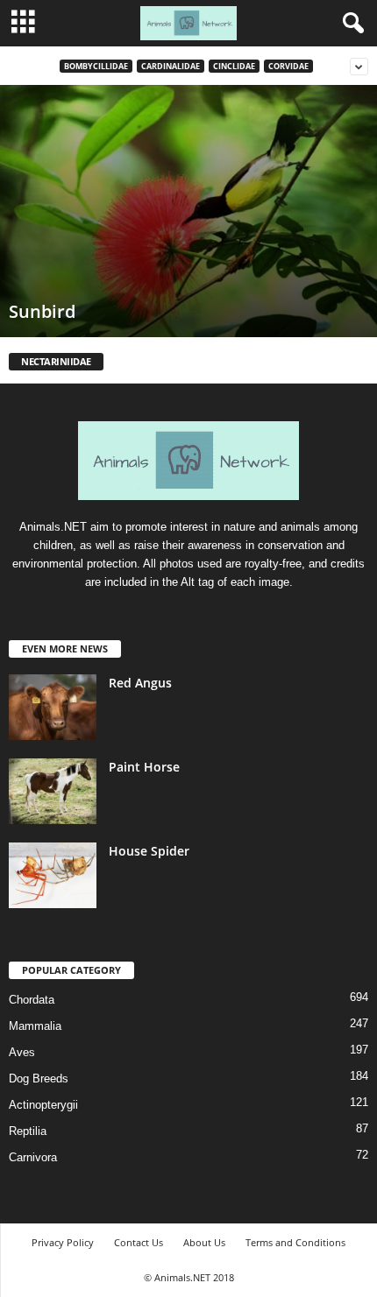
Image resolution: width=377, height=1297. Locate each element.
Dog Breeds (38, 1078)
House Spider (149, 850)
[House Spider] (52, 875)
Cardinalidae (170, 66)
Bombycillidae (96, 66)
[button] (350, 23)
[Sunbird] (188, 211)
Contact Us (138, 1242)
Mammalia (35, 1026)
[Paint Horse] (52, 791)
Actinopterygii (43, 1104)
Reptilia (27, 1131)
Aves (22, 1052)
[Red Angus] (52, 707)
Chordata (31, 999)
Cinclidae (234, 66)
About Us (204, 1242)
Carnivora (33, 1157)
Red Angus (140, 682)
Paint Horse (144, 766)
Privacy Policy (63, 1242)
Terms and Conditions (295, 1242)
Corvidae (288, 66)
